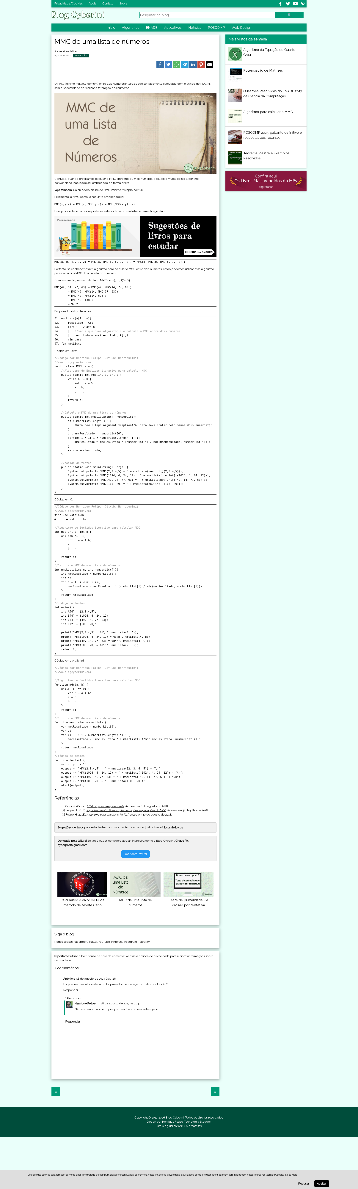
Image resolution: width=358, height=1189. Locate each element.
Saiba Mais (291, 1174)
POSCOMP (216, 27)
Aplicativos (173, 27)
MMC (60, 83)
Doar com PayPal (135, 854)
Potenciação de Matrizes (263, 70)
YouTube (104, 941)
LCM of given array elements (105, 806)
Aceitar (321, 1183)
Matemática (81, 55)
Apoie (92, 3)
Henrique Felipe (67, 51)
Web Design (241, 27)
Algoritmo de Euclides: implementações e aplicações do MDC (126, 810)
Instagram (130, 941)
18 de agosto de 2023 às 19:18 (96, 978)
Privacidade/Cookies (68, 3)
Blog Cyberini (175, 1117)
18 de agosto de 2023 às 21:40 (121, 1003)
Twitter (93, 941)
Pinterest (117, 941)
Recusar (303, 1183)
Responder (70, 990)
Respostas (74, 998)
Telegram (144, 941)
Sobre (123, 3)
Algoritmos (130, 27)
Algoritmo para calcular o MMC (106, 814)
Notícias (194, 27)
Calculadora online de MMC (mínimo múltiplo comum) (109, 190)
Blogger (205, 1121)
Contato (107, 3)
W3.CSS (182, 1126)
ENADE (151, 27)
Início (111, 27)
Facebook (80, 941)
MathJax (196, 1126)
